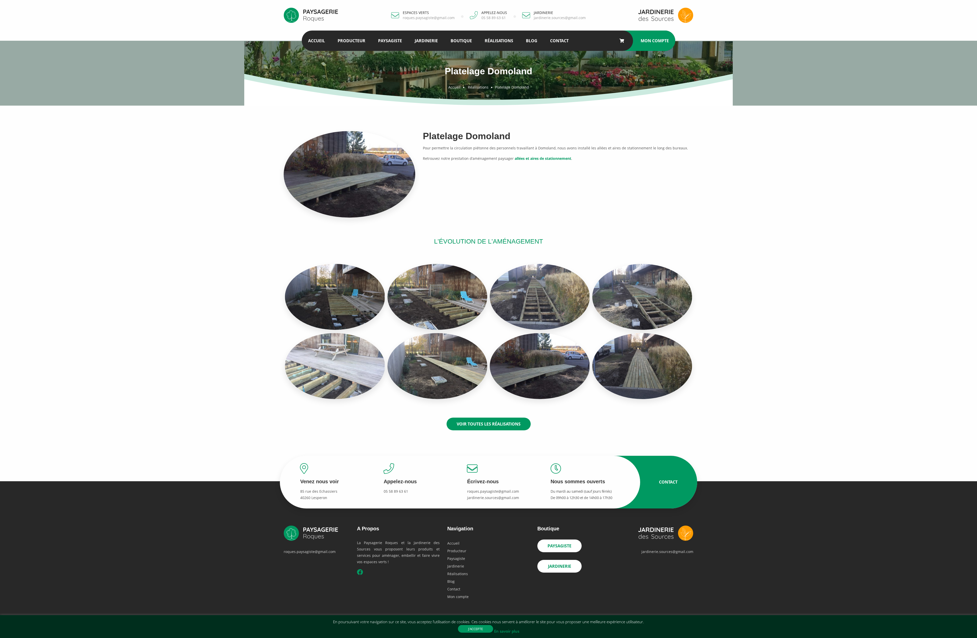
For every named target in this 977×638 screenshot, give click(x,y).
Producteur (351, 41)
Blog (531, 41)
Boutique (461, 41)
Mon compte (655, 41)
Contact (559, 41)
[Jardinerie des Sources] (664, 14)
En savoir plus (506, 631)
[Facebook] (360, 573)
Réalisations (499, 41)
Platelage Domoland (512, 87)
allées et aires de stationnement (543, 158)
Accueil (316, 41)
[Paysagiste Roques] (313, 536)
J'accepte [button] (475, 629)
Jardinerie (426, 41)
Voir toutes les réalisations (489, 424)
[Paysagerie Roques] (313, 14)
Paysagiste (390, 41)
